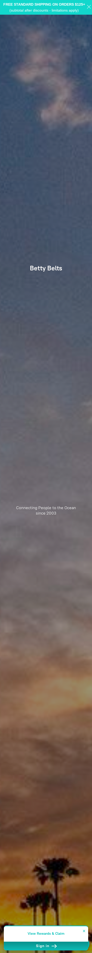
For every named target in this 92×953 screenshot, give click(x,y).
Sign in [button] (43, 946)
